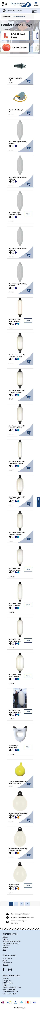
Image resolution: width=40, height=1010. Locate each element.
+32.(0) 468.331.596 (14, 987)
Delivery (5, 937)
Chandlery (7, 16)
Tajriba (24, 1008)
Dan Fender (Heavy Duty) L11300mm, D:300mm (15, 605)
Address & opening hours (10, 943)
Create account (7, 963)
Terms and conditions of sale (12, 941)
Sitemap (5, 948)
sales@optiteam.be (9, 989)
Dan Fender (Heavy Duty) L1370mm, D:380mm (15, 641)
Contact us (6, 945)
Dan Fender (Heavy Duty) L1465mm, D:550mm (15, 676)
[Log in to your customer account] (6, 4)
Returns (5, 939)
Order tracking (7, 958)
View (28, 214)
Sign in (5, 960)
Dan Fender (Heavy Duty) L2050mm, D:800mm (15, 712)
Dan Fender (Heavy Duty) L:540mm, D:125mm (15, 321)
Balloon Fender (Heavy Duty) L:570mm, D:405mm (15, 886)
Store (4, 950)
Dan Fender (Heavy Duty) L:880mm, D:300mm (15, 570)
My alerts (5, 965)
